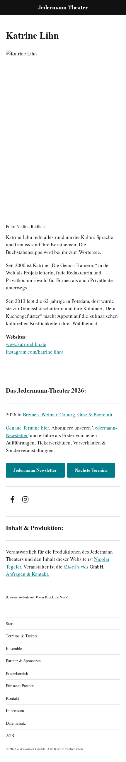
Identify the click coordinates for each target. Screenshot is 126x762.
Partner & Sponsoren (23, 660)
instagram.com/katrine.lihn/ (34, 351)
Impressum (15, 710)
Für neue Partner (20, 685)
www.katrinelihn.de (26, 344)
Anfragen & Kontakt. (27, 574)
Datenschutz (16, 723)
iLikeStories (76, 566)
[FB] (12, 499)
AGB (10, 735)
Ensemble (14, 648)
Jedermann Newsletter (35, 470)
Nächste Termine (91, 470)
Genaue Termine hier (27, 427)
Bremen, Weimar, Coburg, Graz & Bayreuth (67, 414)
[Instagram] (25, 499)
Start (10, 623)
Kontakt (12, 698)
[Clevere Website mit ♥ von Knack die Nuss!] (37, 597)
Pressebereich (17, 673)
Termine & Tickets (21, 636)
